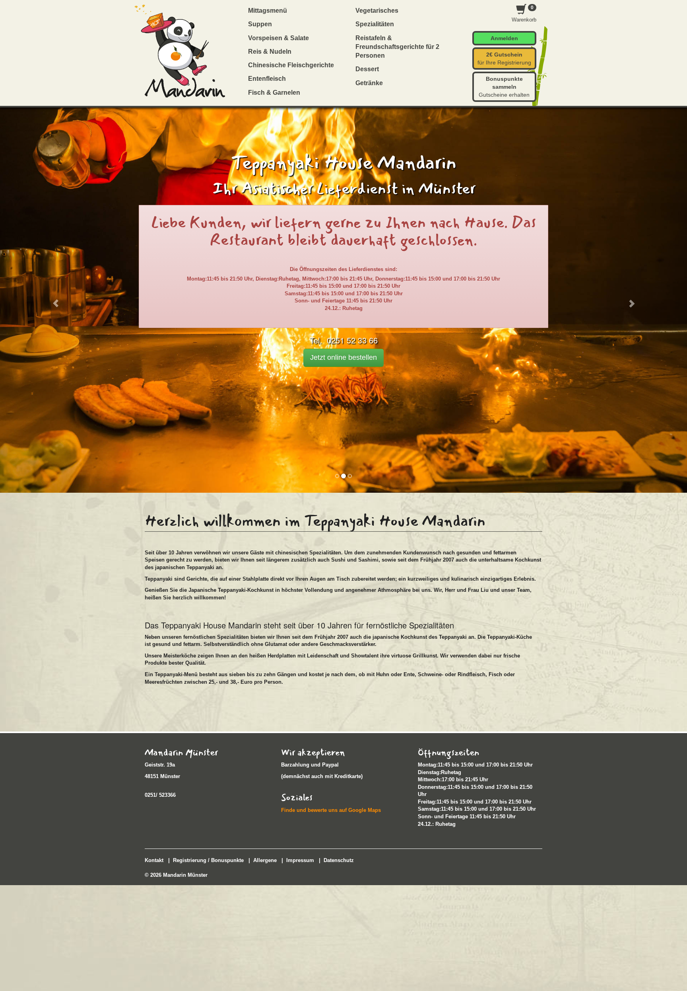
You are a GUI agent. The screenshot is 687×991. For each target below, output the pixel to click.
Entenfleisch (267, 78)
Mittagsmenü (267, 10)
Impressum (300, 860)
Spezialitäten (374, 24)
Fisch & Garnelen (274, 92)
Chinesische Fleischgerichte (291, 65)
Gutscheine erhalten (504, 87)
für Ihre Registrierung (504, 58)
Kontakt (154, 860)
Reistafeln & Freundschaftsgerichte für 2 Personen (397, 47)
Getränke (369, 83)
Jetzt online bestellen (343, 357)
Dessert (367, 69)
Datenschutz (339, 860)
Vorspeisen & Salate (278, 38)
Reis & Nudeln (269, 51)
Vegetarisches (376, 10)
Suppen (260, 24)
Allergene (265, 860)
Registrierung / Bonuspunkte (208, 860)
